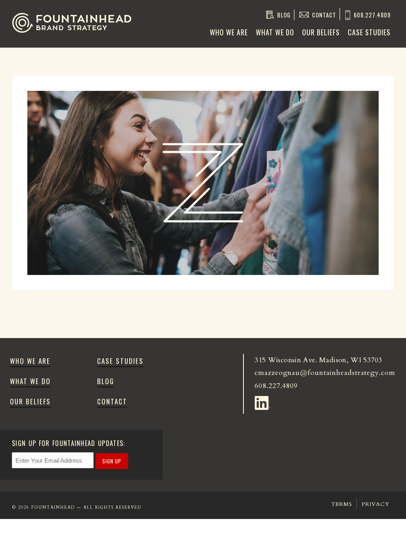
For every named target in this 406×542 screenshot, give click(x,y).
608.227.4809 (372, 15)
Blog (284, 15)
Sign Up (111, 461)
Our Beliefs (321, 32)
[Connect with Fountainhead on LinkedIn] (264, 400)
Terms (341, 504)
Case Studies (369, 32)
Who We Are (229, 32)
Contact (324, 15)
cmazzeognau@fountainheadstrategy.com (325, 373)
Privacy (375, 504)
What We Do (275, 32)
